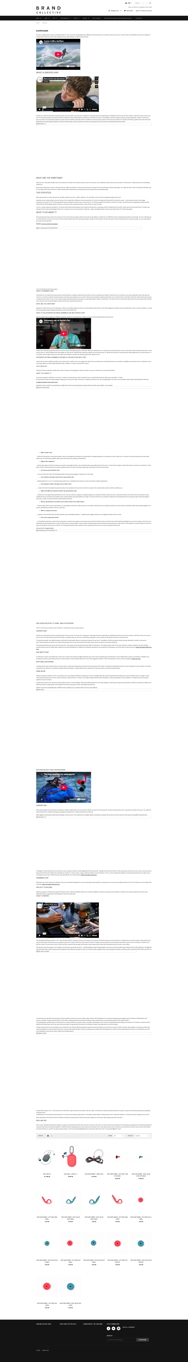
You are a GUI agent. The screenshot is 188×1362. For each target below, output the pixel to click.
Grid (48, 1136)
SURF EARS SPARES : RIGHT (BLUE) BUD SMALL (94, 1261)
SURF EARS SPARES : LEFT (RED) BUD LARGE (47, 1304)
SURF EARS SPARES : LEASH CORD (94, 1174)
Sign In (138, 10)
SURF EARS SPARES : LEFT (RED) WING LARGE (117, 1218)
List (51, 1136)
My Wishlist (130, 10)
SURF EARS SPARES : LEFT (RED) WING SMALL (47, 1218)
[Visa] (38, 1350)
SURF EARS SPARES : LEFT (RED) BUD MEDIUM (117, 1261)
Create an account (146, 10)
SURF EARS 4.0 (47, 1174)
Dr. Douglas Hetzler (48, 528)
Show (110, 1135)
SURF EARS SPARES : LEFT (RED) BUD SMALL (70, 1261)
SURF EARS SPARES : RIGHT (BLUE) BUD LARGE (70, 1304)
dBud (114, 1129)
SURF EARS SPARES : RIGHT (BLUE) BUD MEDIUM (141, 1261)
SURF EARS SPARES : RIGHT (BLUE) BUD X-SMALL (47, 1261)
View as (40, 1135)
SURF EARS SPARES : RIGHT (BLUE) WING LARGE (94, 1218)
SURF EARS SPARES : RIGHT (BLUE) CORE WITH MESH (141, 1175)
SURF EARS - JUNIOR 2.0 (70, 1174)
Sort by (130, 1135)
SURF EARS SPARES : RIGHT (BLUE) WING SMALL (70, 1218)
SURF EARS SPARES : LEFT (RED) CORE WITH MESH (117, 1175)
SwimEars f (82, 1129)
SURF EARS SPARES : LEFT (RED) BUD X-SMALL (141, 1218)
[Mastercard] (45, 1350)
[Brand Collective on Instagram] (118, 1328)
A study (96, 675)
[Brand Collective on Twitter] (113, 1328)
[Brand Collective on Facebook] (108, 1328)
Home (37, 23)
